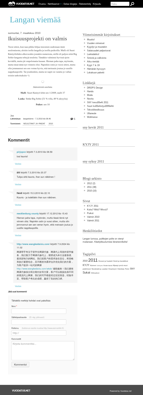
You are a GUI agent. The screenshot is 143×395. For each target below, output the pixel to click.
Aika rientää (93, 61)
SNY (132, 268)
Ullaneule (91, 113)
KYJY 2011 (92, 206)
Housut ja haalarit (105, 261)
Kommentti (16, 338)
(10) (91, 190)
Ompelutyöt (112, 269)
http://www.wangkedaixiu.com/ (33, 244)
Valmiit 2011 (93, 220)
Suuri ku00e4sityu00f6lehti (100, 106)
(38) (91, 187)
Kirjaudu (97, 3)
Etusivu (42, 3)
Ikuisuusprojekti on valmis (37, 38)
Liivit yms (100, 265)
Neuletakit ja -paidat (34, 124)
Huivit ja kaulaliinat (120, 261)
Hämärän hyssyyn (96, 69)
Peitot (127, 269)
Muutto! (91, 39)
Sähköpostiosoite (28, 317)
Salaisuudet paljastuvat (99, 50)
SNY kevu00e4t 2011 (97, 102)
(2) (91, 183)
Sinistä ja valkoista (96, 58)
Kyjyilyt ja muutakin (97, 47)
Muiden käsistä (107, 265)
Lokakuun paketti (95, 72)
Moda (90, 95)
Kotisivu (38, 328)
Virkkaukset (95, 273)
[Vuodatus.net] (21, 390)
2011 (93, 260)
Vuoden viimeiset (95, 43)
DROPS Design (95, 87)
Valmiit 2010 (93, 217)
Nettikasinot (53, 3)
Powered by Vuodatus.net (120, 390)
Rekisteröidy (85, 3)
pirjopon (21, 151)
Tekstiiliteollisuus (95, 109)
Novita (90, 98)
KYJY (86, 265)
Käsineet (93, 265)
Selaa (70, 3)
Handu (90, 91)
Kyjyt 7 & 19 (93, 65)
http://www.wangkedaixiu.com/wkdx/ (34, 268)
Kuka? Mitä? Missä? (97, 209)
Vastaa (18, 163)
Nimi (14, 306)
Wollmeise (92, 117)
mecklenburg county (28, 213)
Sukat (86, 272)
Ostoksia (120, 269)
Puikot (90, 213)
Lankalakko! (93, 54)
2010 (51, 124)
